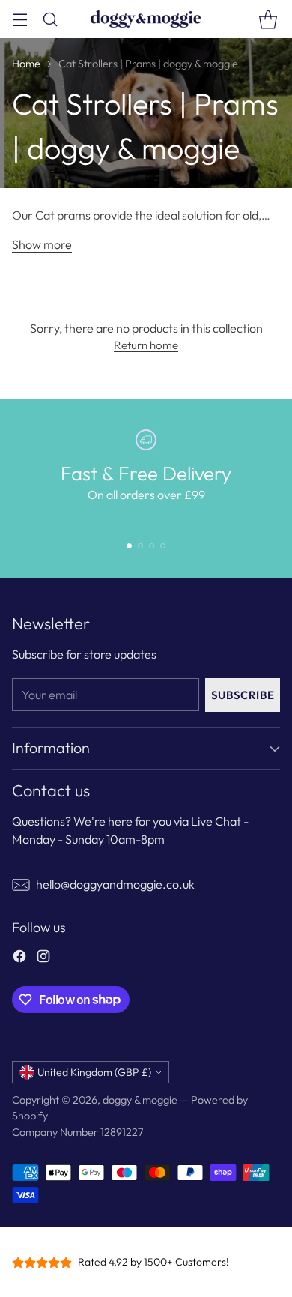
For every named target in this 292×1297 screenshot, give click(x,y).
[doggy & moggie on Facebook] (19, 958)
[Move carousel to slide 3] (151, 545)
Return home (146, 345)
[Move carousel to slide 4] (162, 545)
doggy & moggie (140, 1100)
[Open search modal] (49, 19)
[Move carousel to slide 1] (129, 545)
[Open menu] (19, 19)
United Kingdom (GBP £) (94, 1072)
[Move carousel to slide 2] (140, 545)
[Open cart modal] (267, 19)
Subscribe (242, 695)
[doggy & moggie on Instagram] (43, 958)
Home (26, 63)
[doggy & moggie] (146, 19)
